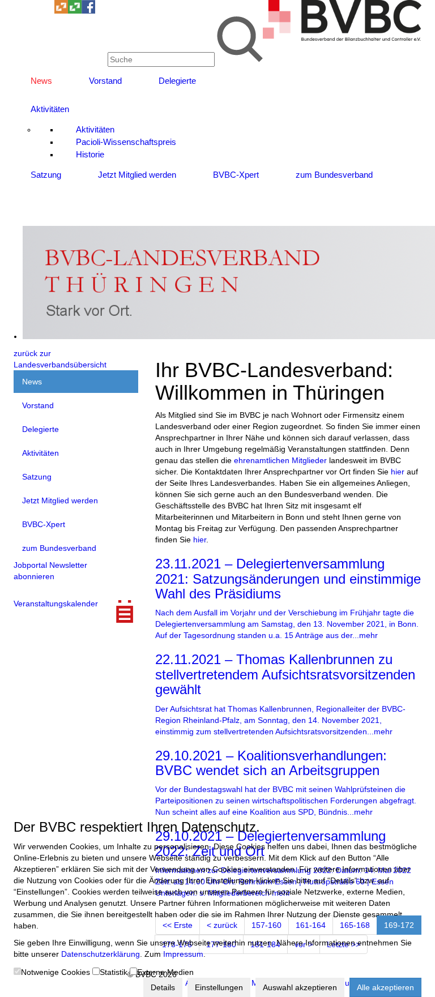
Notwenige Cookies (55, 972)
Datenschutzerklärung (100, 954)
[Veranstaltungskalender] (34, 10)
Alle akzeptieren (385, 987)
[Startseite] (342, 37)
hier (397, 471)
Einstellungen (219, 987)
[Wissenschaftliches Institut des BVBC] (61, 10)
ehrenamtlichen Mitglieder (280, 460)
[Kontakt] (20, 10)
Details (163, 987)
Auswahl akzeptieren (300, 987)
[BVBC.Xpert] (75, 10)
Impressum (183, 954)
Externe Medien (165, 972)
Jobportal (30, 565)
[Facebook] (88, 10)
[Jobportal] (47, 10)
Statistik (113, 972)
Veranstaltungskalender (56, 603)
